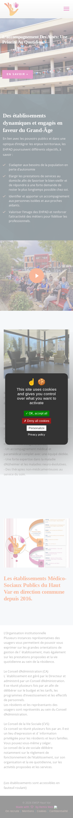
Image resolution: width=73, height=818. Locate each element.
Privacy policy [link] (36, 434)
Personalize (37, 428)
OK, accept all (37, 413)
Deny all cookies (37, 420)
